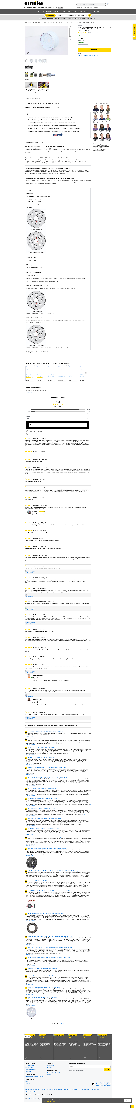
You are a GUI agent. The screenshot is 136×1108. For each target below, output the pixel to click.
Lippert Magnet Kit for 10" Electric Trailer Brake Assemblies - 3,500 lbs (72, 375)
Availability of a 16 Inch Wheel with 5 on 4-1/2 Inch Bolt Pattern (44, 828)
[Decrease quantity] (79, 45)
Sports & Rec (47, 11)
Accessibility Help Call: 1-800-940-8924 (36, 1089)
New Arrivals (95, 11)
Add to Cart (94, 50)
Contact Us (28, 1071)
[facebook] (97, 1084)
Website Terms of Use (31, 1091)
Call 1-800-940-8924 (30, 1037)
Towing (38, 11)
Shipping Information (31, 1069)
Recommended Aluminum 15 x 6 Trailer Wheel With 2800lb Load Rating (46, 913)
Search (49, 1074)
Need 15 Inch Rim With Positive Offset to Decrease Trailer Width (44, 818)
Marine (80, 11)
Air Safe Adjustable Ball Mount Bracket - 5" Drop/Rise (62, 375)
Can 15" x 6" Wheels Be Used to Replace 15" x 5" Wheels (43, 739)
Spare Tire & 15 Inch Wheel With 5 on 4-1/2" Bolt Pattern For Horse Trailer (47, 767)
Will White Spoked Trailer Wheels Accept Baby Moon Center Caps (45, 976)
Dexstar (80, 25)
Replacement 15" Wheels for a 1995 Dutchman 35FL (41, 757)
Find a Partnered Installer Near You (35, 1076)
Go (89, 15)
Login (27, 1081)
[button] (86, 373)
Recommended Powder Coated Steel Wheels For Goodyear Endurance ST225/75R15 (50, 936)
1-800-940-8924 (53, 8)
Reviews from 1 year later (35, 431)
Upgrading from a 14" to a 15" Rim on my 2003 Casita (41, 808)
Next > (63, 1024)
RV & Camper (71, 11)
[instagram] (105, 1084)
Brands (86, 11)
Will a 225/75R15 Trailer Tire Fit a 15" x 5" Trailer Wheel (42, 788)
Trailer (56, 11)
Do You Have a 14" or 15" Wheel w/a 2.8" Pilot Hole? (41, 747)
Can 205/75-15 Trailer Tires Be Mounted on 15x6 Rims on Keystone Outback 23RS (49, 891)
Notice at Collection (85, 1089)
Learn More (29, 392)
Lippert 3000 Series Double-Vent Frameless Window (51, 375)
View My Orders (30, 1065)
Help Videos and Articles (53, 1072)
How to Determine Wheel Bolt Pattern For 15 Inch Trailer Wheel (44, 987)
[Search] (79, 4)
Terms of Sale (95, 1089)
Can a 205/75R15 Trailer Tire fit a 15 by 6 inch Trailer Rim (42, 968)
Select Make (71, 15)
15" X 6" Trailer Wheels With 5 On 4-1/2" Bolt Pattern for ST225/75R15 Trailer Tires (49, 777)
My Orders (94, 8)
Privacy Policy (51, 1089)
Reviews (90, 32)
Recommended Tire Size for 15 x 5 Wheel (38, 881)
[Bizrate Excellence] (31, 1098)
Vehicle (63, 11)
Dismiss (77, 1037)
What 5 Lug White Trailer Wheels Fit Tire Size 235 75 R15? (43, 997)
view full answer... (30, 736)
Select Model (81, 15)
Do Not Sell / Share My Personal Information (67, 1089)
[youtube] (108, 1084)
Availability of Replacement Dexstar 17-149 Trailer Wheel (42, 798)
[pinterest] (101, 1084)
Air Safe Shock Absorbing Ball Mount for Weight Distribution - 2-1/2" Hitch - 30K (83, 375)
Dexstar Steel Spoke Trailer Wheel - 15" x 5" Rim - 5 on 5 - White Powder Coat (29, 375)
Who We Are (50, 1065)
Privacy (70, 1070)
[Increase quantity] (86, 45)
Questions (99, 32)
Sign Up (28, 1083)
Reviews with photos (34, 433)
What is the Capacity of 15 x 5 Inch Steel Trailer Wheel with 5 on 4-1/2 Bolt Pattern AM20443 (51, 947)
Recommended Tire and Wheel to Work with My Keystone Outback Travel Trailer (49, 957)
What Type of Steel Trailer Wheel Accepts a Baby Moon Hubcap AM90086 (47, 848)
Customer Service (82, 8)
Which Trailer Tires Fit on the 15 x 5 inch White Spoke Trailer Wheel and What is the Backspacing (53, 871)
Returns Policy (29, 1067)
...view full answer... (30, 844)
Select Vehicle (50, 15)
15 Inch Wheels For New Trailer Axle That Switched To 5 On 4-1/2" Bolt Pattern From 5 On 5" (51, 837)
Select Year (60, 15)
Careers (49, 1067)
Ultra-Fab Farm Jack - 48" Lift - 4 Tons (40, 375)
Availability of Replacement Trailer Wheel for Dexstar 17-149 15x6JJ (45, 731)
